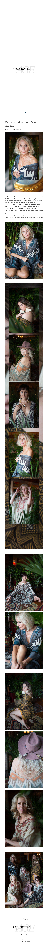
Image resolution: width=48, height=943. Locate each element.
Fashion (19, 129)
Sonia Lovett (8, 129)
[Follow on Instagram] (21, 935)
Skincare (26, 922)
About (19, 941)
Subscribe (23, 941)
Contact (28, 941)
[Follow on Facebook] (24, 935)
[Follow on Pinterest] (27, 935)
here (8, 219)
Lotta (22, 199)
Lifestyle (26, 920)
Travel (21, 922)
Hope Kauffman (36, 200)
